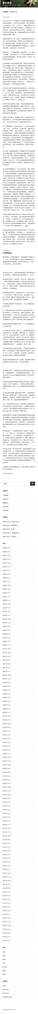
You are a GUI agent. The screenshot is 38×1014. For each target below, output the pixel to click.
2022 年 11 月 (7, 623)
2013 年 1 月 (6, 914)
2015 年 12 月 (7, 787)
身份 (4, 974)
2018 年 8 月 (6, 772)
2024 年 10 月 (7, 585)
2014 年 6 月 (6, 851)
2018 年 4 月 (6, 783)
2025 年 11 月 (7, 567)
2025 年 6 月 (6, 581)
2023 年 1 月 (6, 615)
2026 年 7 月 (6, 548)
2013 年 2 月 (6, 911)
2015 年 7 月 (6, 806)
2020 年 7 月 (6, 690)
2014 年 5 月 (6, 854)
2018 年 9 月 (6, 768)
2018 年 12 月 (7, 757)
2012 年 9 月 (6, 929)
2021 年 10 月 (7, 653)
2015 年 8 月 (6, 802)
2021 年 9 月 (6, 656)
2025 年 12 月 (7, 563)
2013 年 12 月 (7, 873)
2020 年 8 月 (6, 686)
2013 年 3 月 (6, 907)
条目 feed (5, 989)
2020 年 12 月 (7, 675)
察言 (4, 955)
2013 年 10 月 (7, 881)
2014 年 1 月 (6, 869)
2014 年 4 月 (6, 858)
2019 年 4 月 (6, 742)
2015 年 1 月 (6, 824)
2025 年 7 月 (6, 578)
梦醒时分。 (6, 503)
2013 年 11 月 (7, 877)
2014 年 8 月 (6, 843)
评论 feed (5, 993)
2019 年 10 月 (7, 724)
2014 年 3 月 (6, 862)
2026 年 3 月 (6, 559)
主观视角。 (6, 495)
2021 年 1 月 (6, 671)
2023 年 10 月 (7, 604)
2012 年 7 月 (6, 937)
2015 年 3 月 (6, 817)
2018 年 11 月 (7, 761)
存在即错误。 (16, 533)
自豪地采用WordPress (9, 1009)
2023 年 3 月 (6, 611)
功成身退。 (6, 510)
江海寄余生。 (8, 252)
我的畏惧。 (14, 525)
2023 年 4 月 (6, 608)
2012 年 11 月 (7, 922)
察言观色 (7, 2)
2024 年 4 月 (6, 596)
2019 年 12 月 (7, 716)
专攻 (4, 952)
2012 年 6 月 (6, 940)
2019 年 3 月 (6, 746)
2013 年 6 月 (6, 896)
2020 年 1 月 (6, 712)
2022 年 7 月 (6, 630)
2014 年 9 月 (6, 839)
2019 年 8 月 (6, 727)
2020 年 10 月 (7, 679)
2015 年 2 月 (6, 821)
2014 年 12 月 (7, 828)
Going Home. (15, 521)
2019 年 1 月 (6, 753)
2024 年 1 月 (6, 600)
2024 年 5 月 (6, 593)
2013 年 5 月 (6, 899)
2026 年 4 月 (6, 555)
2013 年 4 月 (6, 903)
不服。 (13, 529)
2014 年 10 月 (7, 836)
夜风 (4, 521)
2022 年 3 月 (6, 638)
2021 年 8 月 (6, 660)
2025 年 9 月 (6, 570)
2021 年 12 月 (7, 649)
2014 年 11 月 (7, 832)
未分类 (5, 967)
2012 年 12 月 (7, 918)
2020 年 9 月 (6, 682)
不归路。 (14, 536)
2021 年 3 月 (6, 668)
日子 (4, 963)
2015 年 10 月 (7, 795)
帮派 (4, 959)
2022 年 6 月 (6, 634)
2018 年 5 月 (6, 780)
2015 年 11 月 (7, 791)
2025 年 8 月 (6, 574)
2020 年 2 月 (6, 709)
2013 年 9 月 (6, 884)
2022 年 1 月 (6, 645)
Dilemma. (6, 499)
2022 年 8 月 (6, 626)
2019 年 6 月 (6, 735)
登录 (4, 986)
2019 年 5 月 (6, 739)
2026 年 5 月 (6, 552)
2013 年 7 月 (6, 892)
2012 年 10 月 (7, 925)
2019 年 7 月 (6, 731)
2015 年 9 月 (6, 798)
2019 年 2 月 (6, 750)
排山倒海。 (6, 506)
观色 (4, 970)
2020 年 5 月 (6, 697)
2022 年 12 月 (7, 619)
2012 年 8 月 (6, 933)
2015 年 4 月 (6, 813)
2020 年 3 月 (6, 705)
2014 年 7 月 (6, 847)
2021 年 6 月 (6, 664)
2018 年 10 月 (7, 765)
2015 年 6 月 (6, 810)
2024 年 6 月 (6, 589)
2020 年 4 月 (6, 701)
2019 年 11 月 (7, 720)
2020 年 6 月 (6, 694)
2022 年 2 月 (6, 641)
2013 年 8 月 (6, 888)
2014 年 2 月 (6, 866)
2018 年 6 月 (6, 776)
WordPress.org (7, 997)
